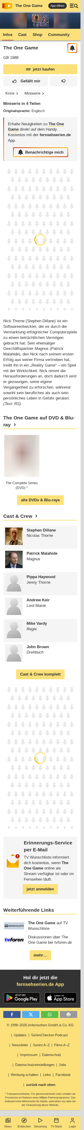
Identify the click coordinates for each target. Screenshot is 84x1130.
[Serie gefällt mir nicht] (63, 81)
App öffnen (57, 5)
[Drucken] (68, 1014)
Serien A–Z (41, 1045)
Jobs (62, 1065)
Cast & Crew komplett (40, 674)
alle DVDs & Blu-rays (40, 500)
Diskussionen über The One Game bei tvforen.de (50, 940)
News (8, 1126)
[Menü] (73, 6)
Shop (37, 34)
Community (59, 34)
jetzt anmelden (40, 889)
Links (47, 1075)
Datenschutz (51, 1055)
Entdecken (24, 1126)
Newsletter (20, 1045)
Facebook (63, 1075)
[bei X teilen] (31, 1014)
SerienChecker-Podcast (49, 1035)
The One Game (28, 5)
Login (72, 1126)
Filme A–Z (62, 1045)
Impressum (29, 1055)
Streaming (40, 1126)
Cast (22, 34)
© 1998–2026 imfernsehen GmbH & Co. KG (40, 1025)
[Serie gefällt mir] (25, 81)
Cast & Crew (17, 516)
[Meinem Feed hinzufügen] (72, 48)
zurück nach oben (40, 1085)
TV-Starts (56, 1126)
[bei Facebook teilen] (12, 1014)
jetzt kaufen (44, 69)
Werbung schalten (24, 1075)
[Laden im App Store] (61, 997)
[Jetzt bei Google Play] (22, 997)
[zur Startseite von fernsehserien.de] (7, 5)
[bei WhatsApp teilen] (50, 1014)
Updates (20, 1035)
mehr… (40, 955)
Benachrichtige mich (44, 152)
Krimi (9, 93)
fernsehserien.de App (40, 984)
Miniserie (32, 93)
